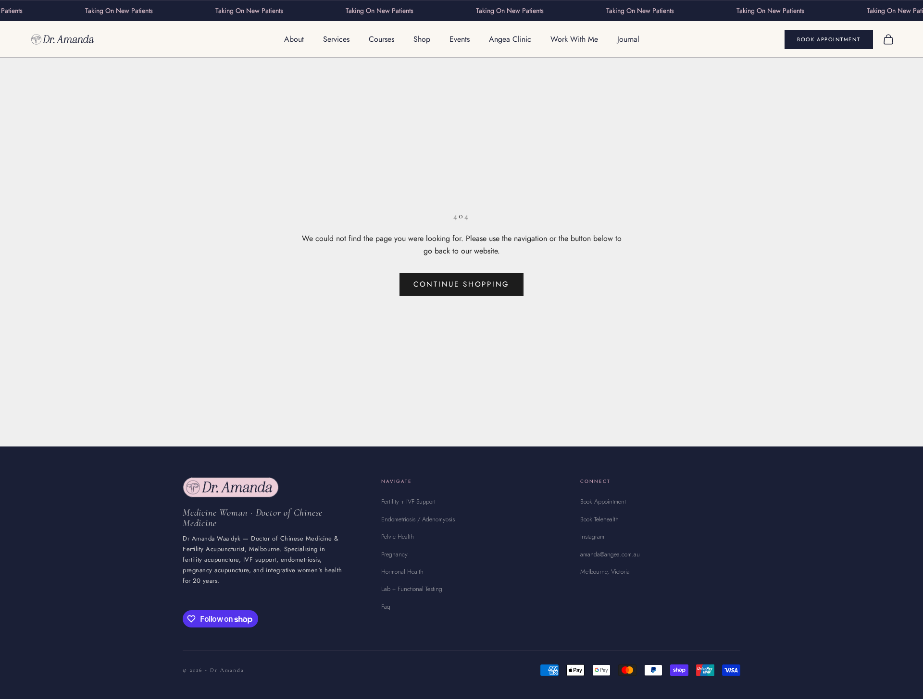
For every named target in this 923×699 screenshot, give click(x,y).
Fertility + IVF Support (408, 501)
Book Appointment (829, 39)
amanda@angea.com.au (610, 554)
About (294, 39)
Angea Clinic (510, 39)
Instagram (592, 536)
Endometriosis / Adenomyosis (418, 519)
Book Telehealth (599, 519)
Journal (628, 39)
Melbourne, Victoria (605, 571)
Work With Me (574, 39)
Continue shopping (461, 284)
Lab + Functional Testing (411, 588)
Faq (385, 606)
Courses (381, 39)
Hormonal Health (402, 571)
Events (459, 39)
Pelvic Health (397, 536)
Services (336, 39)
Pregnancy (394, 554)
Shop (421, 39)
